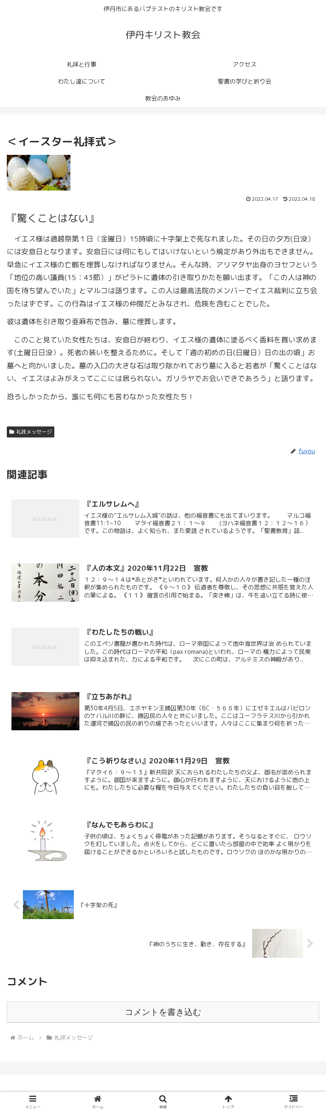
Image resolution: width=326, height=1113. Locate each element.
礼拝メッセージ (34, 431)
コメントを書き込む (163, 1012)
